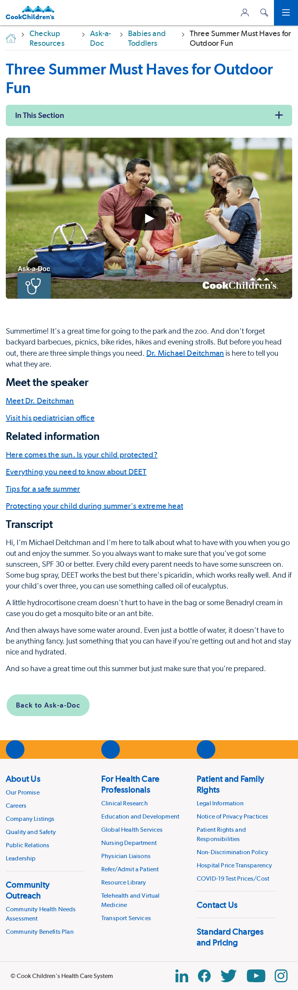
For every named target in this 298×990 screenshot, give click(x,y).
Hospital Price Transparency (234, 865)
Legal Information (220, 803)
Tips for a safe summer (43, 488)
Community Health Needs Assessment (41, 913)
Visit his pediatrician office (50, 417)
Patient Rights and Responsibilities (221, 834)
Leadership (21, 858)
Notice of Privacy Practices (232, 816)
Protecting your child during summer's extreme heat (94, 506)
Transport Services (126, 918)
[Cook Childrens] (30, 12)
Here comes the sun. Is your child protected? (82, 454)
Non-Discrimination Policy (232, 852)
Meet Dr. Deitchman (40, 400)
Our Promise (23, 792)
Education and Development (140, 816)
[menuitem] (45, 818)
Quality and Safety (31, 832)
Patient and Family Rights (230, 784)
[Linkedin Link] (182, 975)
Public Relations (28, 845)
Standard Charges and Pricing (230, 936)
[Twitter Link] (228, 975)
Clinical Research (124, 803)
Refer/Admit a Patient (130, 869)
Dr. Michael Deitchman (185, 353)
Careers (16, 805)
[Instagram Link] (281, 975)
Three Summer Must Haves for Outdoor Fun (139, 78)
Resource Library (123, 882)
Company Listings (30, 818)
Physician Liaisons (126, 856)
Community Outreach (28, 889)
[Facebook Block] (204, 975)
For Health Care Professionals (130, 784)
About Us (23, 779)
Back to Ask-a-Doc (48, 705)
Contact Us (217, 905)
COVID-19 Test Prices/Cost (233, 878)
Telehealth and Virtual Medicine (130, 900)
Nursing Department (129, 842)
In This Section (39, 115)
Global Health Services (132, 829)
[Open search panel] (264, 13)
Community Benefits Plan (40, 931)
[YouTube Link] (256, 975)
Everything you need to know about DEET (76, 471)
